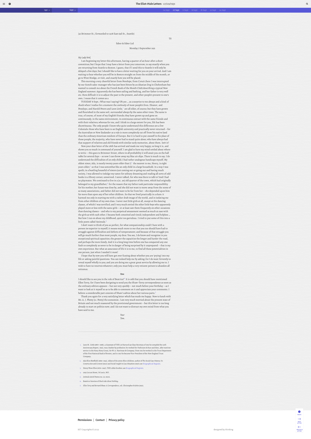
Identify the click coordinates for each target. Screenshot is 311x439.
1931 (46, 10)
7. (80, 385)
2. (80, 360)
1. (80, 344)
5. (80, 377)
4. (80, 372)
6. (80, 381)
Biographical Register (151, 363)
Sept (71, 10)
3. (80, 368)
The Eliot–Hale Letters (148, 3)
